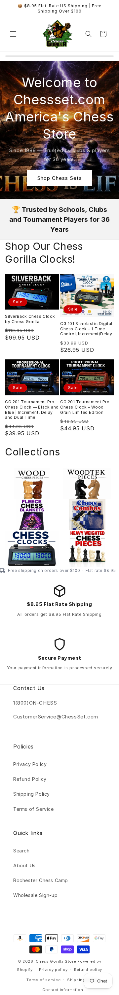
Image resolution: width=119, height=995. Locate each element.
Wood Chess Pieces (22, 486)
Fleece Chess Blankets (24, 517)
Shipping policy (83, 980)
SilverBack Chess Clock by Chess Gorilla (30, 319)
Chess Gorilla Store (56, 961)
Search (21, 850)
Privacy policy (53, 969)
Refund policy (88, 969)
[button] (13, 34)
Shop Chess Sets (59, 178)
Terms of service (43, 980)
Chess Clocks (24, 545)
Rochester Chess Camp (40, 880)
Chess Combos (81, 514)
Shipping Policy (31, 794)
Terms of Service (33, 809)
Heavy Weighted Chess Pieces (83, 548)
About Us (24, 865)
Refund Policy (30, 779)
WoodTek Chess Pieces (83, 486)
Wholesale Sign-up (35, 895)
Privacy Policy (30, 764)
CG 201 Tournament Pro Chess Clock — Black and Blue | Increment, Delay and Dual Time (32, 409)
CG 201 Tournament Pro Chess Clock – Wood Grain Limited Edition (85, 407)
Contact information (62, 989)
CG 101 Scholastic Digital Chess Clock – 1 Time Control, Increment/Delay (86, 328)
